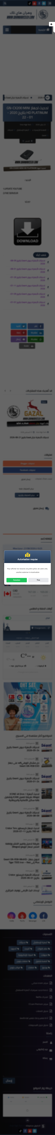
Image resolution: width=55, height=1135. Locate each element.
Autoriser (16, 580)
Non (38, 580)
